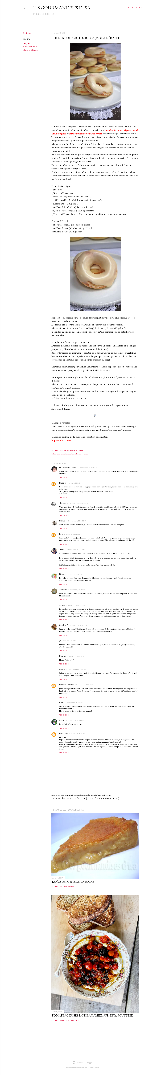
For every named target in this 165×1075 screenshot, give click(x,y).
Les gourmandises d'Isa (61, 8)
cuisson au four (30, 47)
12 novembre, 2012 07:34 (76, 549)
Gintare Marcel (93, 1068)
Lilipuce (62, 574)
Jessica (62, 549)
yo (60, 640)
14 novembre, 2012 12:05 (78, 669)
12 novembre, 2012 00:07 (87, 468)
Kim (61, 534)
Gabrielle (63, 589)
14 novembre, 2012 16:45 (75, 720)
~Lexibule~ (64, 503)
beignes (26, 43)
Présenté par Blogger (84, 1063)
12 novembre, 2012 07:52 (76, 574)
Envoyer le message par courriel (72, 450)
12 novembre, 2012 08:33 (77, 590)
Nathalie (63, 521)
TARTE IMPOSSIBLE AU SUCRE (72, 882)
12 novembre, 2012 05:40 (79, 503)
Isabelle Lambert (66, 685)
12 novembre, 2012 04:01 (74, 483)
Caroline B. (64, 625)
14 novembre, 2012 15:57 (74, 703)
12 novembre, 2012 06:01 (77, 521)
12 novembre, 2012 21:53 (76, 656)
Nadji (61, 483)
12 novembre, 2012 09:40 (75, 605)
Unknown (63, 733)
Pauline (62, 656)
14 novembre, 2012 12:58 (84, 685)
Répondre (64, 478)
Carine (62, 720)
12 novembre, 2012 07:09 (73, 534)
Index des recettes (43, 14)
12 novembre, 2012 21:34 (71, 641)
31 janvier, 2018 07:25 (77, 733)
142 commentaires (67, 886)
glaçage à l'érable (31, 50)
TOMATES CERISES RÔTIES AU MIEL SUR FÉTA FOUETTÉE (92, 1015)
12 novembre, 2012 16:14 (78, 625)
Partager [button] (27, 33)
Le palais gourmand (68, 467)
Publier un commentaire (69, 1020)
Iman (61, 702)
